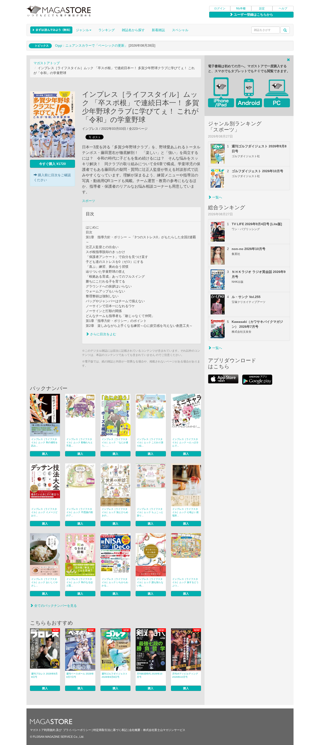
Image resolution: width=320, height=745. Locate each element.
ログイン (219, 8)
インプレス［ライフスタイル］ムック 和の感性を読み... (44, 442)
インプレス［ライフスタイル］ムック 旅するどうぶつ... (185, 582)
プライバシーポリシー (77, 730)
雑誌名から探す (133, 30)
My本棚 (241, 8)
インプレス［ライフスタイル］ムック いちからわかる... (115, 582)
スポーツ (88, 201)
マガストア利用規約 (42, 730)
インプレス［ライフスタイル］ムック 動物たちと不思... (79, 442)
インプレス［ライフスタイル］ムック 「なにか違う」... (115, 442)
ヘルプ (283, 8)
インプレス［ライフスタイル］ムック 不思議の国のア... (79, 512)
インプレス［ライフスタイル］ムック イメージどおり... (44, 512)
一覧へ (216, 197)
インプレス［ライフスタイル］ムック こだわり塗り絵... (150, 442)
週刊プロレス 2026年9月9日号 (44, 675)
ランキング (106, 30)
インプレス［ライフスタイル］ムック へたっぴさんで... (185, 442)
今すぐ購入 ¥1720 (52, 164)
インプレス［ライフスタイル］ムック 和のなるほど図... (79, 582)
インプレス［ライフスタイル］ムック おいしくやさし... (44, 582)
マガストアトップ (46, 63)
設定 (262, 8)
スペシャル (180, 30)
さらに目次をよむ (102, 334)
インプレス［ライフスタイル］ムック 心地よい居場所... (185, 512)
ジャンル (82, 30)
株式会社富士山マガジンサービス (164, 730)
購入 (45, 453)
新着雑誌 (158, 30)
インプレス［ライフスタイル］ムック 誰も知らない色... (150, 582)
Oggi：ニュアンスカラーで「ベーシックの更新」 (91, 45)
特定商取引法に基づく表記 (110, 730)
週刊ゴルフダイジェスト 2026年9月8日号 (114, 675)
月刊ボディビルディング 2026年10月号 (185, 675)
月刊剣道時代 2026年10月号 (149, 675)
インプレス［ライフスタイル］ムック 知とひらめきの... (115, 512)
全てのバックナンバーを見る (55, 605)
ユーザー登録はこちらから (253, 14)
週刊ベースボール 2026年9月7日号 (80, 675)
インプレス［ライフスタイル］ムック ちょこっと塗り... (150, 512)
